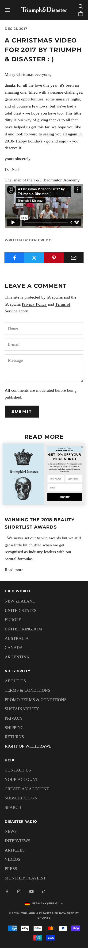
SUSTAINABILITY (22, 708)
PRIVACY (14, 718)
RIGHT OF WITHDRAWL (28, 746)
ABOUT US (15, 681)
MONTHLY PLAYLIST (25, 878)
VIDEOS (12, 859)
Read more (14, 569)
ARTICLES (15, 850)
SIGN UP (65, 496)
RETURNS (14, 736)
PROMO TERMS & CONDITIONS (35, 699)
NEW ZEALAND (20, 601)
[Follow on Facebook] (7, 891)
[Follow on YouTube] (31, 891)
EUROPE (13, 619)
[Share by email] (73, 258)
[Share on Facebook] (14, 258)
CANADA (14, 647)
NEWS (11, 831)
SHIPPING (14, 727)
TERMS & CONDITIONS (27, 690)
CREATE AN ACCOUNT (27, 789)
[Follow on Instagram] (19, 891)
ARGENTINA (17, 657)
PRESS (11, 868)
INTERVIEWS (17, 840)
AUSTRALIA (17, 638)
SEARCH (13, 807)
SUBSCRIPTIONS (21, 798)
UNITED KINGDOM (23, 629)
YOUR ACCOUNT (21, 779)
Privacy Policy (34, 304)
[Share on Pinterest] (54, 258)
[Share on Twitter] (34, 258)
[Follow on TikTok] (43, 891)
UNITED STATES (20, 610)
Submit (21, 411)
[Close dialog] (81, 446)
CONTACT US (18, 770)
